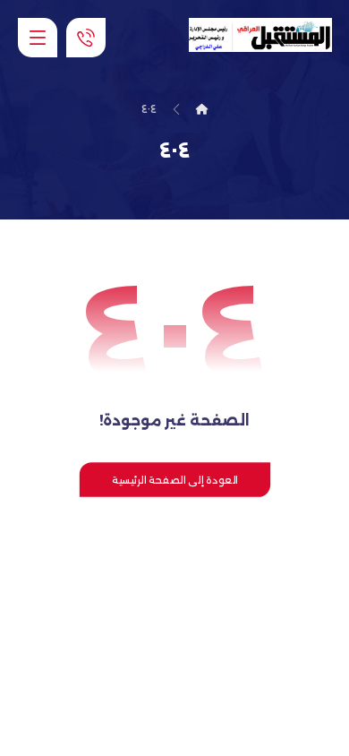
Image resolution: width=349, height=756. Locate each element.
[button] (37, 37)
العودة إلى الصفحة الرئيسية (174, 479)
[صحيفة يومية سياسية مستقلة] (260, 35)
